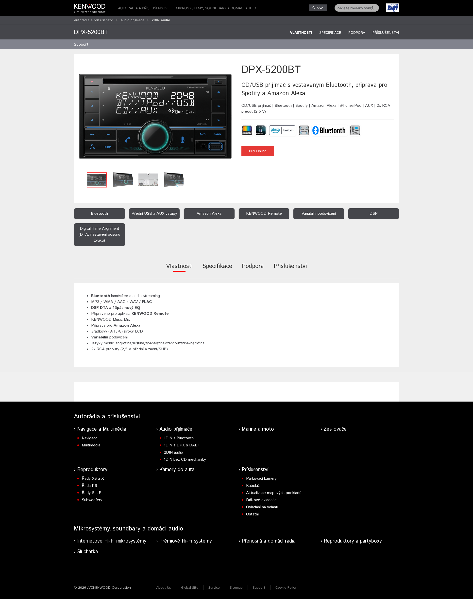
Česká (317, 7)
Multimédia (91, 445)
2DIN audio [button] (161, 20)
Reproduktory (92, 469)
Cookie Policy (286, 587)
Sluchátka (87, 551)
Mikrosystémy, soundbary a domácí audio (216, 8)
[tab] (179, 269)
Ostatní (252, 514)
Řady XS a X (93, 478)
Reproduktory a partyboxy (353, 541)
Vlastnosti (301, 32)
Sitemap (236, 587)
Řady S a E (91, 493)
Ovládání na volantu (262, 507)
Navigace (90, 438)
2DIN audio (173, 452)
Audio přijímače (132, 20)
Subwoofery (92, 500)
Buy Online (257, 151)
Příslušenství (385, 32)
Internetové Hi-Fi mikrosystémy (111, 541)
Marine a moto (258, 429)
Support (259, 587)
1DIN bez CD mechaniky (185, 459)
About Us (163, 587)
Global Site (189, 587)
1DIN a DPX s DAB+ (182, 445)
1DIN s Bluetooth (179, 438)
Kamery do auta (176, 469)
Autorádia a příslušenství (143, 8)
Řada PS (89, 486)
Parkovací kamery (261, 478)
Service (214, 587)
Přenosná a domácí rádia (268, 541)
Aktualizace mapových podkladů (274, 493)
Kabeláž (253, 486)
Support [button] (81, 44)
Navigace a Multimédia (101, 429)
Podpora (356, 32)
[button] (155, 116)
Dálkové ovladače (261, 500)
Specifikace (330, 32)
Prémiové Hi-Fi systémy (185, 541)
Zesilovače (335, 429)
